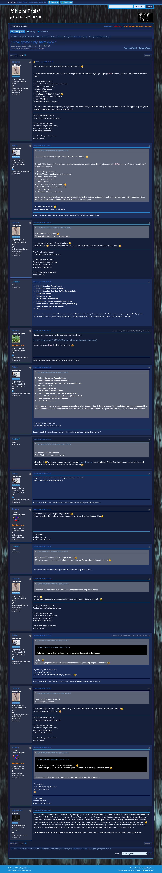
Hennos (15, 330)
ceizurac (16, 62)
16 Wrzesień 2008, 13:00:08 (42, 688)
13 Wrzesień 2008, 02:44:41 (42, 439)
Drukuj (148, 55)
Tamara (15, 509)
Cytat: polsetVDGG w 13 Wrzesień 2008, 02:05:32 (54, 444)
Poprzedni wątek (130, 48)
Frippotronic (17, 810)
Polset (15, 145)
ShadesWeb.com (25, 870)
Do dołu (13, 55)
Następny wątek (145, 48)
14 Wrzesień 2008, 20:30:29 (42, 509)
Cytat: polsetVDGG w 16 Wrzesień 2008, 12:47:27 (54, 693)
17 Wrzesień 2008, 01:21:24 (42, 747)
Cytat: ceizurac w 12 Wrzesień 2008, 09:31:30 (52, 151)
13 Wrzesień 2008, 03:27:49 (42, 473)
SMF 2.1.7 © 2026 (13, 868)
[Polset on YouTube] (13, 169)
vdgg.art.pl (117, 26)
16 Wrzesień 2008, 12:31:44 (42, 546)
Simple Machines (25, 868)
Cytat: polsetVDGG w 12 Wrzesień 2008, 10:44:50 (54, 228)
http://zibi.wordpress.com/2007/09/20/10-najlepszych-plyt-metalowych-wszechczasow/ (65, 340)
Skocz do (118, 853)
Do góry (13, 843)
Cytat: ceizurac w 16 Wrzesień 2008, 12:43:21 (52, 641)
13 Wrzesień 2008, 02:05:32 (42, 367)
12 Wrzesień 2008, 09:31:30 (44, 62)
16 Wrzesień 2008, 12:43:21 (42, 578)
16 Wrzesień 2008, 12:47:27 (42, 635)
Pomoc (132, 868)
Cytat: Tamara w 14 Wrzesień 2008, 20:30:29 (52, 552)
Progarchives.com (86, 462)
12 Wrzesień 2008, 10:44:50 (42, 145)
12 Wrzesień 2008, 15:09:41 (42, 282)
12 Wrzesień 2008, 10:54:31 (42, 222)
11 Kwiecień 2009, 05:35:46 (42, 810)
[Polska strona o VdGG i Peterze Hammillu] (13, 355)
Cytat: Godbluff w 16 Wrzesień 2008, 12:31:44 (52, 584)
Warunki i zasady (140, 868)
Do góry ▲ (150, 868)
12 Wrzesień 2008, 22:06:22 (42, 330)
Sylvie (84, 37)
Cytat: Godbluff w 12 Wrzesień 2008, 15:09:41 (52, 372)
